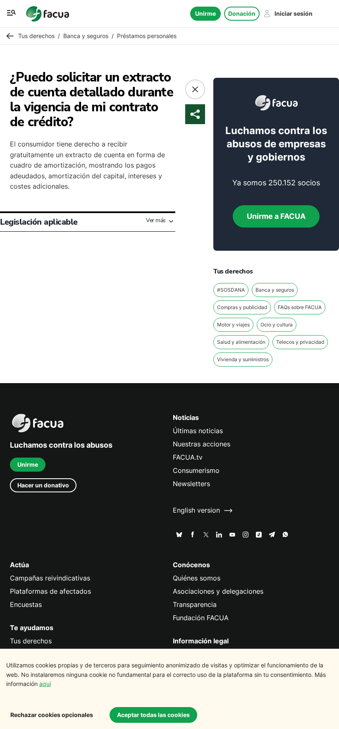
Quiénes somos (196, 578)
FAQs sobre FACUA (300, 307)
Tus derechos (31, 641)
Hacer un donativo (43, 485)
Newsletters (191, 484)
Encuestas (26, 605)
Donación (241, 13)
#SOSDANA (231, 290)
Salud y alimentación (241, 342)
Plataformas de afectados (50, 591)
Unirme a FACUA (276, 216)
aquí (45, 683)
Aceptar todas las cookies (153, 714)
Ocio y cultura (276, 324)
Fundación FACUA (201, 618)
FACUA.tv (188, 457)
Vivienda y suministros (243, 359)
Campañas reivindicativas (50, 578)
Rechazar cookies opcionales (51, 714)
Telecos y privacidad (300, 342)
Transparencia (195, 605)
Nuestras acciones (201, 444)
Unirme (205, 13)
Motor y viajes (233, 324)
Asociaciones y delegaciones (218, 591)
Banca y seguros (274, 290)
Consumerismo (196, 471)
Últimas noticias (198, 431)
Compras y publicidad (242, 307)
